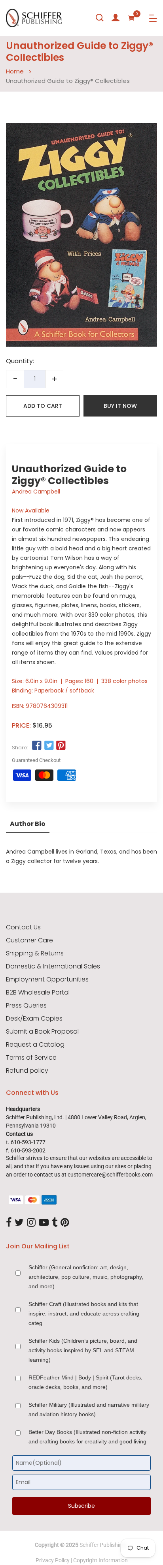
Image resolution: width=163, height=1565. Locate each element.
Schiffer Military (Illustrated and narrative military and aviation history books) (88, 1409)
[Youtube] (44, 1223)
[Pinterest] (65, 1223)
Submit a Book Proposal (42, 1031)
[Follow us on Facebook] (37, 745)
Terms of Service (31, 1058)
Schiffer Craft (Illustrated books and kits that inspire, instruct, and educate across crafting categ (83, 1313)
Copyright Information (100, 1560)
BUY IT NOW (120, 406)
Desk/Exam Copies (34, 1018)
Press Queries (26, 1005)
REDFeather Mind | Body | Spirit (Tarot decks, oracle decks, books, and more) (85, 1382)
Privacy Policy (53, 1560)
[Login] (115, 17)
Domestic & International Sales (53, 966)
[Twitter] (19, 1223)
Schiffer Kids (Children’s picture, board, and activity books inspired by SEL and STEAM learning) (82, 1350)
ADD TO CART (42, 406)
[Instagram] (31, 1223)
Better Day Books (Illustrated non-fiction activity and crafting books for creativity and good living (87, 1437)
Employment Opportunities (47, 979)
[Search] (100, 17)
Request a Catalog (35, 1044)
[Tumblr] (54, 1223)
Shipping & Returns (35, 953)
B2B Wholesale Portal (38, 992)
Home (15, 71)
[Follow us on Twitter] (49, 745)
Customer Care (29, 940)
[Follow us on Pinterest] (61, 745)
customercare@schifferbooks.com (110, 1174)
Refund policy (27, 1071)
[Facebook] (8, 1223)
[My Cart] (131, 17)
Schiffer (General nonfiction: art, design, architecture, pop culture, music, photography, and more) (85, 1276)
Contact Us (23, 927)
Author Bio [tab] (27, 823)
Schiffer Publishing (102, 1545)
